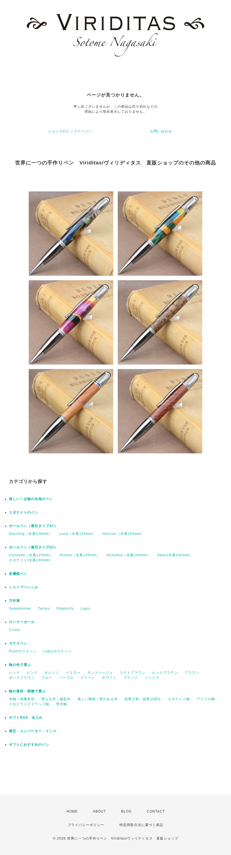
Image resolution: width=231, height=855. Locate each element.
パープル (66, 678)
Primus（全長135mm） (80, 555)
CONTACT (156, 811)
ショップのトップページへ (70, 131)
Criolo (14, 630)
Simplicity (65, 608)
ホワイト (109, 678)
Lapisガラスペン (57, 651)
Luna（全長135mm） (77, 534)
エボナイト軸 (179, 699)
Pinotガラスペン (23, 651)
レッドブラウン (165, 673)
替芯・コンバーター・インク (33, 731)
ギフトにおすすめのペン (29, 745)
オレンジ (52, 673)
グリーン (88, 678)
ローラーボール (22, 622)
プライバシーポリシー (86, 825)
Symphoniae (20, 608)
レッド (14, 673)
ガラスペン (18, 643)
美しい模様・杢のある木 (97, 699)
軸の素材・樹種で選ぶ (27, 691)
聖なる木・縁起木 (56, 699)
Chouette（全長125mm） (31, 555)
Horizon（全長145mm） (123, 534)
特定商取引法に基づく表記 (141, 825)
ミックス (152, 678)
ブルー (46, 678)
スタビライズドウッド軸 (29, 704)
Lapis (85, 608)
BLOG (126, 811)
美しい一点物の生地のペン (31, 499)
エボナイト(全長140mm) (29, 560)
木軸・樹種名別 (22, 699)
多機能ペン (18, 574)
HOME (72, 811)
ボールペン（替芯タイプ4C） (33, 526)
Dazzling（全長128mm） (30, 534)
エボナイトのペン (23, 512)
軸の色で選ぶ (20, 665)
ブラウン (192, 673)
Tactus (44, 608)
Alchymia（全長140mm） (128, 555)
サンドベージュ (100, 673)
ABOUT (99, 811)
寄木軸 (61, 704)
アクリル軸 (206, 699)
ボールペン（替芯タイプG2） (33, 547)
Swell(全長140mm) (173, 555)
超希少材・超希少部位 (143, 699)
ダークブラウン (22, 678)
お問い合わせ (161, 131)
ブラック (130, 678)
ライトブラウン (132, 673)
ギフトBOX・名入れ (26, 718)
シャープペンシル (23, 587)
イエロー (73, 673)
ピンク (32, 673)
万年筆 (14, 601)
